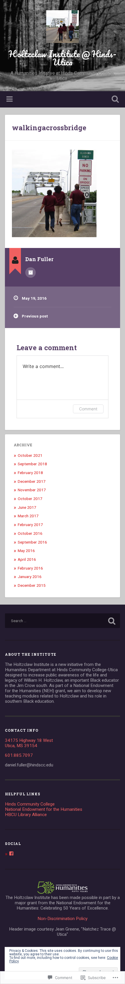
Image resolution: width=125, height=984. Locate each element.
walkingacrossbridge (49, 127)
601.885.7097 (19, 755)
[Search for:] (62, 620)
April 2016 (27, 559)
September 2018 (32, 463)
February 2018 (30, 472)
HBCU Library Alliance (26, 814)
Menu (10, 99)
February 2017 (30, 524)
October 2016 (30, 533)
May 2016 (26, 550)
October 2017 (30, 498)
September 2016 (32, 542)
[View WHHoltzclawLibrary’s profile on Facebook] (11, 853)
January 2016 (30, 576)
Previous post (35, 316)
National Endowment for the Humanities (43, 809)
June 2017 (27, 507)
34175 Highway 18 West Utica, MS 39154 (29, 743)
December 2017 (32, 481)
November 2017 (32, 489)
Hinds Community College (30, 804)
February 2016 (30, 568)
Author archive (30, 272)
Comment (88, 408)
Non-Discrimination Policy (63, 918)
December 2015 (32, 585)
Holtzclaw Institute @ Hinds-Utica (62, 58)
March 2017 (28, 515)
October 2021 (30, 455)
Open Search (114, 99)
